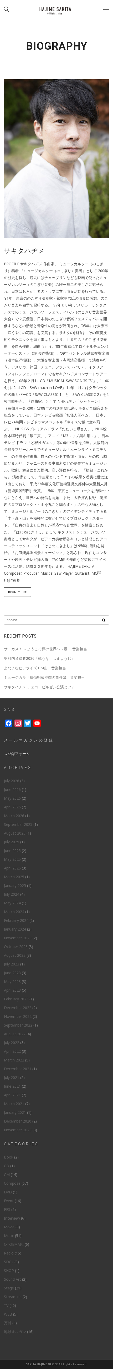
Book (8, 1157)
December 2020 (17, 1121)
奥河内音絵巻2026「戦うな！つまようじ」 (39, 658)
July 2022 (11, 1042)
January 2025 (15, 885)
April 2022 (12, 1051)
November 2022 (18, 1016)
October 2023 (16, 946)
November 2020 (18, 1129)
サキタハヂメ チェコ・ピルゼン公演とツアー (41, 686)
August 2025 (14, 833)
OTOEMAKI (14, 1244)
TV (6, 1305)
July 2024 (11, 894)
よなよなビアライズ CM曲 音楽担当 (35, 667)
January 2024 (15, 929)
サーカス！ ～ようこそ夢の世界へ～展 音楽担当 (45, 648)
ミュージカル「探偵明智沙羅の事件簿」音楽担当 (44, 677)
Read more (17, 592)
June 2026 (12, 789)
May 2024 (12, 902)
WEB (8, 1314)
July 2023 (11, 964)
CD (6, 1165)
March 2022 (14, 1060)
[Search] (103, 620)
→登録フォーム (17, 753)
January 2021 (15, 1112)
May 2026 (12, 798)
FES (7, 1209)
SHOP (9, 1270)
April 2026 (12, 806)
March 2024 (14, 911)
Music (9, 1235)
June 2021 (12, 1086)
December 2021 (17, 1068)
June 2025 (12, 850)
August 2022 (14, 1033)
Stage (9, 1287)
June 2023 (12, 972)
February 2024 (16, 920)
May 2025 (12, 859)
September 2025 (18, 824)
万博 (7, 1322)
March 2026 (14, 815)
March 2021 (14, 1103)
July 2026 (11, 780)
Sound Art (12, 1279)
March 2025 (14, 876)
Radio (9, 1253)
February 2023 (16, 998)
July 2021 (11, 1077)
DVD (8, 1191)
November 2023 (18, 937)
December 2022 (17, 1007)
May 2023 (12, 981)
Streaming (13, 1296)
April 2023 (12, 990)
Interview (12, 1218)
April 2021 (12, 1094)
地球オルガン (15, 1331)
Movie (9, 1226)
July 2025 (11, 841)
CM (7, 1174)
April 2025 (12, 868)
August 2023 (14, 955)
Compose (12, 1183)
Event (9, 1200)
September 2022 (18, 1025)
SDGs (8, 1261)
